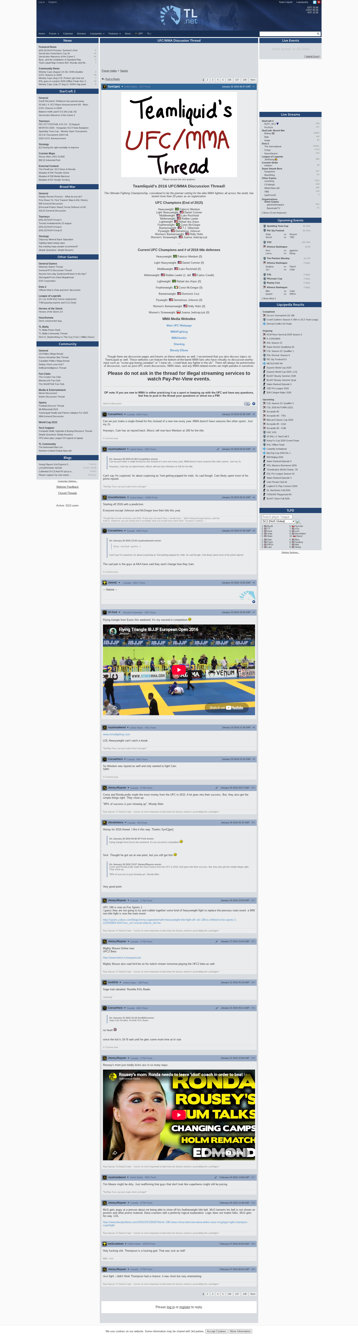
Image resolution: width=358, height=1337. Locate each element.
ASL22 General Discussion (52, 210)
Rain (269, 539)
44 (95, 56)
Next (252, 80)
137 (237, 80)
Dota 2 (42, 286)
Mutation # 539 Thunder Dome (54, 173)
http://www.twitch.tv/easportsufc (122, 957)
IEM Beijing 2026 (275, 457)
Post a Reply (112, 79)
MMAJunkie (179, 337)
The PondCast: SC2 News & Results (57, 169)
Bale (266, 137)
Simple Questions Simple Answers (56, 434)
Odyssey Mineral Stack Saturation (56, 239)
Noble (267, 140)
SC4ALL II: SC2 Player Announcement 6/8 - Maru (63, 104)
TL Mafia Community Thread (53, 333)
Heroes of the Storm (51, 308)
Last (269, 547)
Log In (42, 2)
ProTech (268, 127)
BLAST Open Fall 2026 (278, 498)
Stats (269, 536)
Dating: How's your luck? (51, 364)
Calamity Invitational (277, 449)
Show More (269, 298)
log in (171, 1307)
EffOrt (270, 544)
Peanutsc (92, 475)
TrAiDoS (92, 464)
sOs (297, 528)
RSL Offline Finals (276, 444)
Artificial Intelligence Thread (52, 368)
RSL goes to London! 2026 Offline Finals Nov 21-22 (63, 81)
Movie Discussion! (48, 393)
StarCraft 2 (67, 91)
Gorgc (267, 150)
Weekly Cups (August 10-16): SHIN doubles (61, 72)
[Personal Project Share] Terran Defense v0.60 (62, 207)
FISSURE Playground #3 (279, 494)
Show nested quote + (127, 546)
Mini (297, 544)
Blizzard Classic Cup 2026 (280, 420)
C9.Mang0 (269, 184)
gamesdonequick (275, 204)
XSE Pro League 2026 (278, 388)
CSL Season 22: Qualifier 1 (280, 351)
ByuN (270, 526)
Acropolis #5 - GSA (276, 424)
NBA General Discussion (51, 416)
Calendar (68, 33)
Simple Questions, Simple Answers (56, 250)
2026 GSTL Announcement (52, 138)
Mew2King (269, 175)
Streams (81, 33)
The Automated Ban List (51, 447)
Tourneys (44, 121)
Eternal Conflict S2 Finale (279, 323)
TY (268, 528)
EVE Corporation (47, 281)
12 (95, 81)
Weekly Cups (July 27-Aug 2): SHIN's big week (62, 84)
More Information (240, 1331)
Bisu (297, 539)
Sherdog (179, 344)
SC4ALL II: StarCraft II (278, 436)
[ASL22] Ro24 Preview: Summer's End (58, 50)
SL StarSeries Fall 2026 (278, 490)
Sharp (298, 547)
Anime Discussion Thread (52, 396)
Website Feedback (67, 486)
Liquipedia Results (290, 304)
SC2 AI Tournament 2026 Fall (53, 135)
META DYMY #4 (275, 363)
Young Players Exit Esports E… (54, 464)
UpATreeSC (270, 195)
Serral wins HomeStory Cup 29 (54, 53)
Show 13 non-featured (274, 212)
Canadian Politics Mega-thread (54, 361)
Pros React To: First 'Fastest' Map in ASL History (63, 200)
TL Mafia (44, 326)
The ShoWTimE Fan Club (51, 384)
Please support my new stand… (55, 475)
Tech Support (46, 427)
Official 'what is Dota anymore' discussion (59, 290)
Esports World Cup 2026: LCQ (282, 372)
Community (67, 344)
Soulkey (299, 542)
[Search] (318, 33)
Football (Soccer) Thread (51, 406)
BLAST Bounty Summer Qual (281, 380)
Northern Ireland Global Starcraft (55, 450)
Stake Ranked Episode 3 (279, 384)
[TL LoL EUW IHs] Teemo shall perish (57, 299)
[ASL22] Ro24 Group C (50, 220)
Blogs (67, 457)
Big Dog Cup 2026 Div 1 (279, 453)
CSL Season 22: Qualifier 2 (280, 403)
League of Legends (50, 296)
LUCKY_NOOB (89, 468)
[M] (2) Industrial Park (49, 160)
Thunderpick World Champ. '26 (282, 469)
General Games (48, 263)
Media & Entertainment (52, 390)
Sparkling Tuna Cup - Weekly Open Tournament (63, 131)
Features (114, 33)
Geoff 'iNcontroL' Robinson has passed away (61, 101)
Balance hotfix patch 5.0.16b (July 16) (58, 111)
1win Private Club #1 (277, 482)
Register (52, 2)
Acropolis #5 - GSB (276, 428)
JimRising (269, 159)
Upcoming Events (290, 220)
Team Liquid (285, 2)
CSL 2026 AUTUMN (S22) (280, 407)
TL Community (47, 444)
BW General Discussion (51, 203)
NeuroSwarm (271, 153)
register (184, 1307)
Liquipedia (302, 2)
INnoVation (300, 533)
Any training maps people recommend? (58, 246)
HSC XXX (271, 432)
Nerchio (299, 526)
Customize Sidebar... (67, 481)
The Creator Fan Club (50, 377)
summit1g (269, 181)
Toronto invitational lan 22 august (55, 223)
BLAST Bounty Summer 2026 (281, 376)
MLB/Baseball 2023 (48, 409)
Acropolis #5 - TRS (276, 415)
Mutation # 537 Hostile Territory (54, 180)
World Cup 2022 (48, 422)
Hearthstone (46, 317)
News (67, 40)
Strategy (44, 144)
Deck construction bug (50, 321)
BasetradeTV (273, 208)
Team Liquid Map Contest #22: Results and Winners (63, 63)
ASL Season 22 (274, 343)
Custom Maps (47, 153)
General (43, 98)
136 (229, 80)
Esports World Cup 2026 (279, 367)
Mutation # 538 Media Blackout (54, 176)
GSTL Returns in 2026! (50, 75)
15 (95, 53)
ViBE (266, 191)
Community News (49, 68)
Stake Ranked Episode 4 (279, 478)
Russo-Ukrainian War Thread (53, 357)
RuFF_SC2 (270, 124)
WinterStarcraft (271, 188)
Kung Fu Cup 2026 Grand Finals (283, 440)
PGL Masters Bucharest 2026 (282, 465)
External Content (49, 166)
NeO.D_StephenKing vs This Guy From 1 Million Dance (66, 337)
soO (297, 531)
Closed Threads (67, 493)
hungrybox (269, 171)
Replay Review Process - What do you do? (60, 196)
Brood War (67, 187)
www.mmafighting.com (116, 734)
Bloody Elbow (179, 350)
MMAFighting (179, 331)
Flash (270, 542)
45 (95, 75)
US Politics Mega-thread (51, 354)
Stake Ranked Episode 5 (279, 461)
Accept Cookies (216, 1331)
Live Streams (290, 114)
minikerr (268, 165)
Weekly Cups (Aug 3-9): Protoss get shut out (61, 78)
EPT (141, 33)
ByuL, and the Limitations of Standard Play (60, 59)
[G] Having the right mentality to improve (59, 147)
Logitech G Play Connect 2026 (282, 486)
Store (128, 33)
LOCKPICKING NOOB (50, 468)
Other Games (68, 257)
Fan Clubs (45, 373)
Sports (43, 402)
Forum (53, 33)
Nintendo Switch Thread (51, 267)
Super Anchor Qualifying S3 (280, 347)
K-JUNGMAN (273, 338)
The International (272, 146)
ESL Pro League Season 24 (280, 473)
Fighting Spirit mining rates (52, 243)
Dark (269, 531)
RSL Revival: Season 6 (278, 355)
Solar (269, 533)
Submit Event (312, 56)
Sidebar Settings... (290, 552)
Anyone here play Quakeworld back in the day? (62, 274)
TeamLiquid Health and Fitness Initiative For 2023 (63, 413)
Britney (267, 133)
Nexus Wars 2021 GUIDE (52, 156)
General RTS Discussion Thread (55, 270)
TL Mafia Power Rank (49, 330)
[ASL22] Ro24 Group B (50, 230)
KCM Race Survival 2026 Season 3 (284, 334)
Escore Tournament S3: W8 (280, 315)
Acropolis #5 (273, 411)
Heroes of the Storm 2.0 (51, 311)
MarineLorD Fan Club (49, 380)
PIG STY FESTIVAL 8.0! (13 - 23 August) (59, 124)
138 (245, 80)
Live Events (290, 40)
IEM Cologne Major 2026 (279, 392)
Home (42, 33)
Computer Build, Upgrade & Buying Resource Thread (65, 431)
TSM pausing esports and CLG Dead (57, 302)
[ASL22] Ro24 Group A (50, 227)
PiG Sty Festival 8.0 (277, 359)
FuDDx (93, 471)
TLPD (290, 510)
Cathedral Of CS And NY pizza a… (56, 471)
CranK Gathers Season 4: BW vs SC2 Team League (293, 319)
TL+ (149, 33)
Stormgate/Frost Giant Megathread (56, 277)
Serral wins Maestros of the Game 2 (57, 56)
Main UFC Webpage (179, 325)
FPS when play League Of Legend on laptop (61, 438)
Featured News (48, 47)
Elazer (299, 536)
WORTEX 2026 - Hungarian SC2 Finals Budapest (63, 128)
